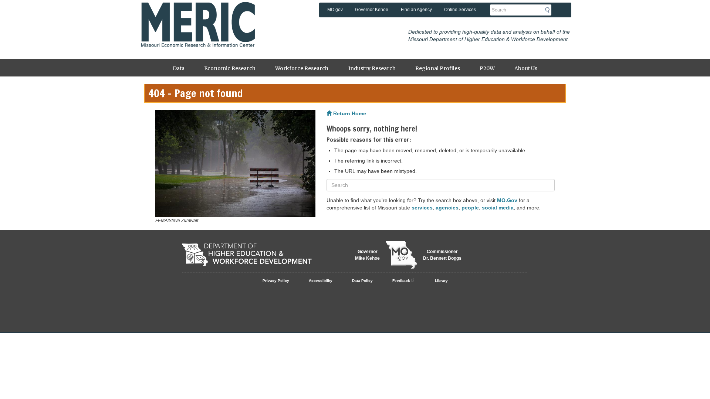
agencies (447, 208)
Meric (198, 13)
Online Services (460, 9)
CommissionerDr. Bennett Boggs (442, 255)
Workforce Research (301, 68)
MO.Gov (507, 200)
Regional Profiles (437, 68)
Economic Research (230, 68)
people (470, 208)
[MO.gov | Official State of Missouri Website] (401, 255)
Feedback (401, 281)
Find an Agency (416, 9)
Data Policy (362, 281)
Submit (549, 10)
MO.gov (335, 9)
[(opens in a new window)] (235, 163)
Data (179, 68)
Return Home (349, 113)
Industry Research (372, 68)
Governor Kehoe (371, 9)
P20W (487, 68)
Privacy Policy (276, 281)
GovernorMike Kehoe (367, 255)
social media (498, 208)
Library (441, 281)
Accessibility (320, 281)
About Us (525, 68)
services (422, 208)
